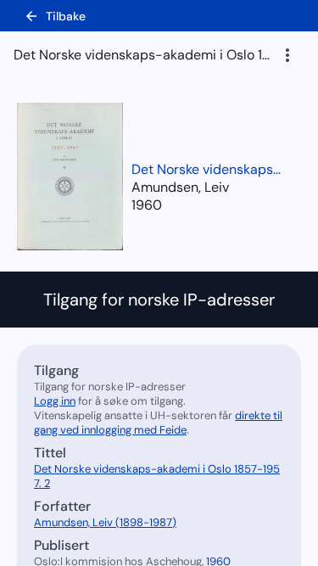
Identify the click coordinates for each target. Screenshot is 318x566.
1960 (146, 205)
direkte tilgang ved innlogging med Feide (158, 422)
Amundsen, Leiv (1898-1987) (105, 522)
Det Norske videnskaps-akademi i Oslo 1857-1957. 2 (207, 169)
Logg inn (54, 401)
